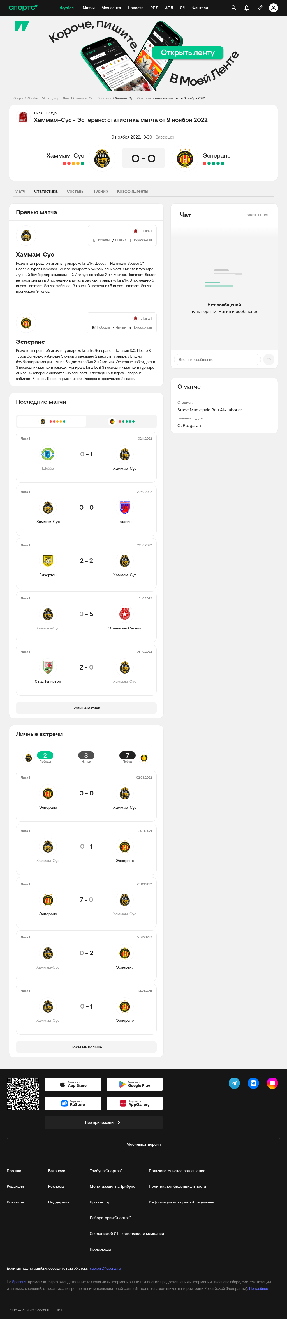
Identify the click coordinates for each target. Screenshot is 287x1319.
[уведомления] (246, 8)
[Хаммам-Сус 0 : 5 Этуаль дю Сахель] (69, 163)
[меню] (48, 8)
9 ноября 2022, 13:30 (132, 137)
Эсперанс (216, 155)
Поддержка (58, 1202)
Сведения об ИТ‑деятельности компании (127, 1233)
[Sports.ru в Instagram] (273, 1084)
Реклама (56, 1186)
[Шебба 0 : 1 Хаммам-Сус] (82, 163)
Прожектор (100, 1202)
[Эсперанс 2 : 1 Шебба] (213, 163)
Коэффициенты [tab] (132, 191)
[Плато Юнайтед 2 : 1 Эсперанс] (204, 163)
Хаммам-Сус (65, 155)
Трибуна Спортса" (106, 1170)
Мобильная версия (143, 1144)
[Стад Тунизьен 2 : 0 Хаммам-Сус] (64, 163)
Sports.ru (19, 1281)
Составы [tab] (75, 191)
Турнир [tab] (100, 191)
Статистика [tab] (46, 191)
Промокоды (100, 1249)
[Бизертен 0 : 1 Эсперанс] (218, 163)
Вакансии (56, 1170)
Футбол (32, 98)
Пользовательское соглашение (177, 1170)
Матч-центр (50, 98)
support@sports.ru (105, 1268)
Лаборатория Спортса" (110, 1217)
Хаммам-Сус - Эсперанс (93, 98)
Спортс (18, 98)
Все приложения (100, 1122)
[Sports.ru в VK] (254, 1084)
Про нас (14, 1170)
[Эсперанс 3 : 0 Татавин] (222, 163)
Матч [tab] (20, 191)
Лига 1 (67, 98)
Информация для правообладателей (181, 1202)
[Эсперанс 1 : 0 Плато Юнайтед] (209, 163)
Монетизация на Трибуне (112, 1186)
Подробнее (258, 1288)
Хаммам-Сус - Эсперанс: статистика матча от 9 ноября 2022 (160, 98)
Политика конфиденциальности (177, 1186)
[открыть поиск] (234, 8)
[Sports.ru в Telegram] (235, 1084)
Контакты (15, 1202)
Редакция (15, 1186)
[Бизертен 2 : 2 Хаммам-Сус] (73, 163)
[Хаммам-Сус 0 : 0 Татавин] (78, 163)
